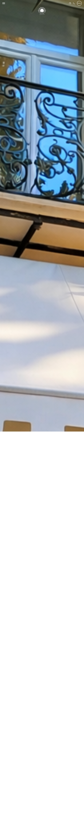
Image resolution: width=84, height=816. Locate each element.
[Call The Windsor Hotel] (74, 3)
